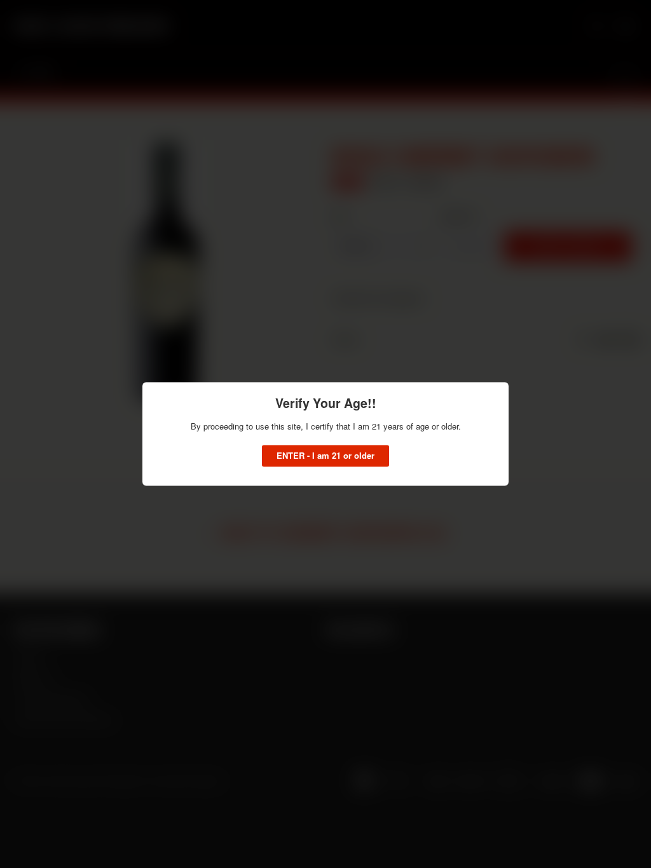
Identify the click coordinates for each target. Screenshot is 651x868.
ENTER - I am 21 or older (325, 456)
